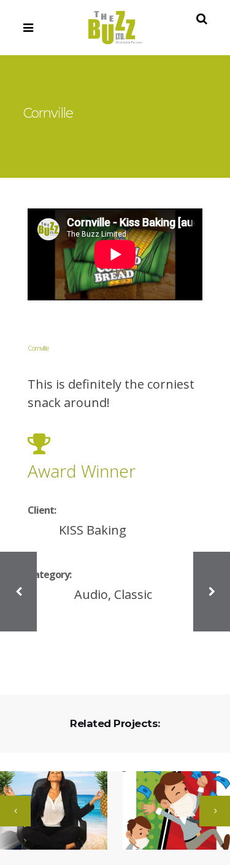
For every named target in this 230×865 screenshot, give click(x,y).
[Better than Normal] (168, 811)
